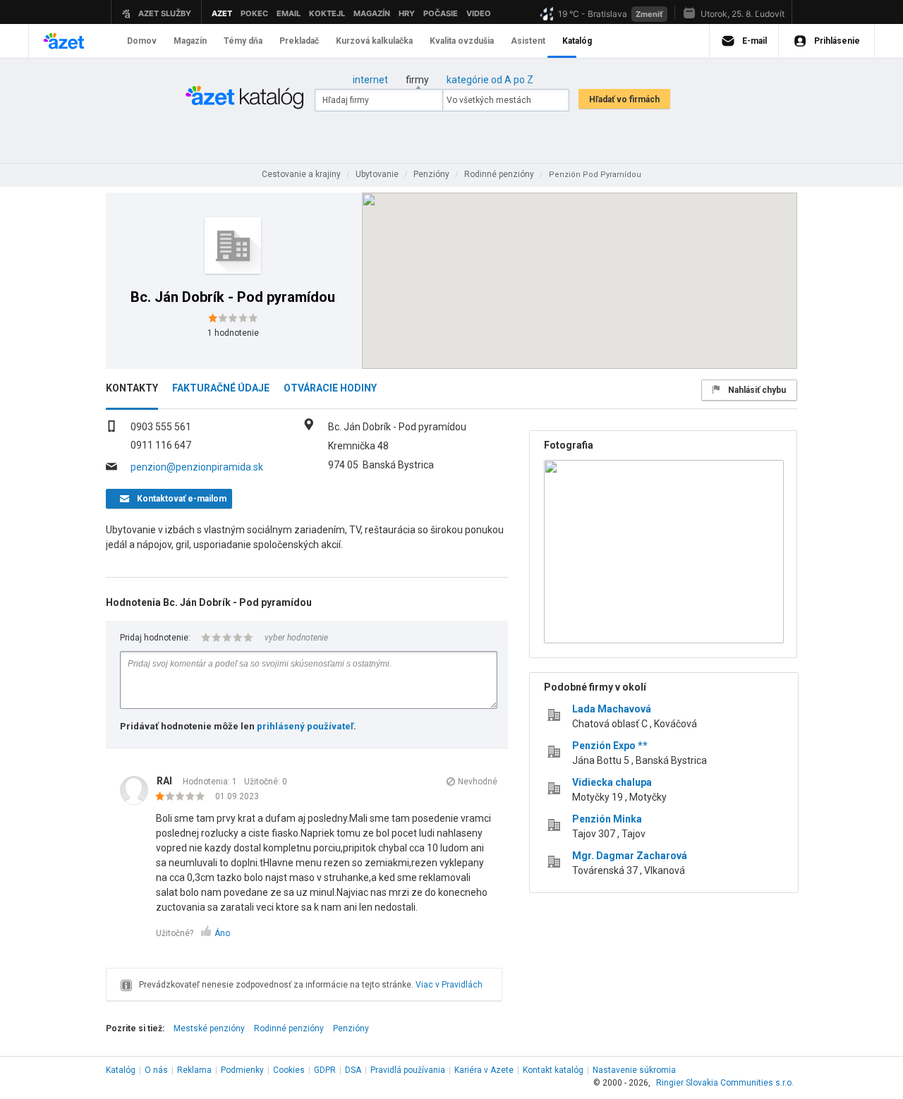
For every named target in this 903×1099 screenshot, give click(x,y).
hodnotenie (233, 333)
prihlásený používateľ (305, 726)
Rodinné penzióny (289, 1028)
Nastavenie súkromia (634, 1070)
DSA (353, 1070)
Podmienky (242, 1070)
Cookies (289, 1070)
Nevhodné (477, 782)
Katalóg (120, 1070)
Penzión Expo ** (610, 745)
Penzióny (351, 1028)
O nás (156, 1070)
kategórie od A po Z (490, 79)
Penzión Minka (607, 819)
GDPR (325, 1070)
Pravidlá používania (407, 1070)
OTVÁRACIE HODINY (330, 388)
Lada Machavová (611, 709)
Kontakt (553, 1070)
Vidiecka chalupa (612, 782)
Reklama (194, 1070)
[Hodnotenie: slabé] (183, 797)
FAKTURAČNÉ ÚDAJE (220, 388)
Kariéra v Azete (484, 1070)
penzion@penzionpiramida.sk (197, 467)
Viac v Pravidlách (449, 985)
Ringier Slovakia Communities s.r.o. (725, 1083)
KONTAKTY (132, 388)
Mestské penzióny (209, 1028)
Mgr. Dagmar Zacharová (629, 855)
